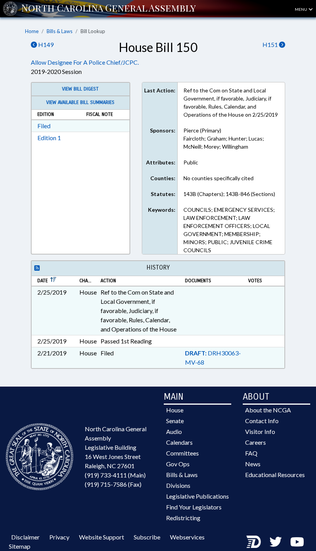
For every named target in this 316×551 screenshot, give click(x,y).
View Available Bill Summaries (80, 102)
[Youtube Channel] (297, 541)
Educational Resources (275, 474)
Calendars (179, 442)
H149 (45, 44)
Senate (175, 420)
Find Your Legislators (194, 507)
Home (32, 31)
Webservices (187, 537)
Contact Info (262, 420)
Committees (182, 453)
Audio (174, 431)
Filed (43, 125)
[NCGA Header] (108, 8)
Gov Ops (178, 463)
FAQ (251, 453)
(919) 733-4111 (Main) (115, 475)
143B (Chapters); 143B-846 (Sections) (229, 194)
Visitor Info (260, 431)
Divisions (178, 485)
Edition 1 (49, 137)
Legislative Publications (197, 496)
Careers (255, 442)
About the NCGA (268, 410)
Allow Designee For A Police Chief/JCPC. (85, 62)
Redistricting (183, 517)
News (253, 463)
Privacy (59, 537)
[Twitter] (275, 541)
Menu (301, 9)
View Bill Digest (80, 89)
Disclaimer (25, 537)
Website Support (101, 537)
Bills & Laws (59, 31)
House (174, 410)
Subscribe (147, 537)
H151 (270, 44)
